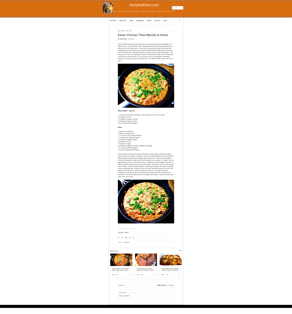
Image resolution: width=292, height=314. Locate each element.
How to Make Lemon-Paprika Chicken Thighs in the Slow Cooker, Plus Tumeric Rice (170, 269)
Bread (149, 21)
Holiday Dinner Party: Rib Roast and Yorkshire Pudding (145, 269)
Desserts (157, 21)
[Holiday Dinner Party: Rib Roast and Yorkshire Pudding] (146, 260)
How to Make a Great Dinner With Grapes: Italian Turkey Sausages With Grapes (120, 269)
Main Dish (122, 21)
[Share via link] (129, 237)
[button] (180, 20)
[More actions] (173, 31)
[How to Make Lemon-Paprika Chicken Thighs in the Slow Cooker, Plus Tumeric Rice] (171, 260)
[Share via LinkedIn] (126, 237)
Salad (131, 21)
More (165, 21)
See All (180, 250)
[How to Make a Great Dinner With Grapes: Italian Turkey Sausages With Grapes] (121, 260)
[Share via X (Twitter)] (122, 237)
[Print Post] (133, 237)
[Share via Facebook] (118, 237)
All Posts (113, 21)
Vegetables (140, 21)
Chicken (127, 232)
